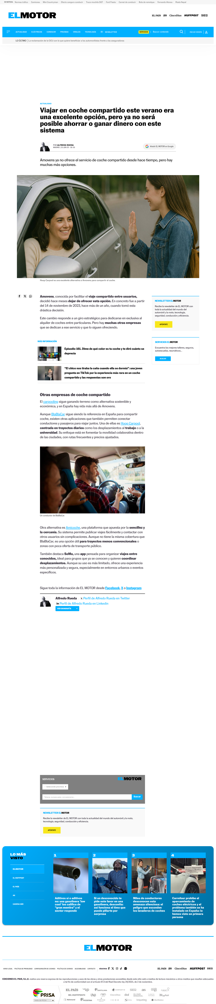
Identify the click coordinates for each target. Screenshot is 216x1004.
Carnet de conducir (127, 2)
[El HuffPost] (191, 15)
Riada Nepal (181, 2)
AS (14, 895)
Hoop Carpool (130, 423)
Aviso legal (7, 969)
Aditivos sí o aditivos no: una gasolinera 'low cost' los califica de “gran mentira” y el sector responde (70, 904)
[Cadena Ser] (204, 15)
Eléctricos (36, 32)
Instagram (134, 588)
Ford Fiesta (111, 2)
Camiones (35, 2)
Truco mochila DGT (94, 2)
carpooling (50, 402)
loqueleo (142, 1000)
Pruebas (64, 32)
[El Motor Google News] (125, 968)
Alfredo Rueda (65, 145)
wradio (103, 995)
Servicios (143, 32)
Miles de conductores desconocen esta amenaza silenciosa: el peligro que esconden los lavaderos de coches (149, 904)
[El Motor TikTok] (121, 968)
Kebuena (161, 995)
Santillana (102, 990)
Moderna (85, 1000)
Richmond (70, 1000)
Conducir (51, 32)
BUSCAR (163, 359)
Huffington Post (76, 995)
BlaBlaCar (58, 414)
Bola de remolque (147, 2)
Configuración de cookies (44, 969)
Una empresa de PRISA (43, 992)
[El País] (156, 15)
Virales (76, 32)
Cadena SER (132, 990)
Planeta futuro (150, 995)
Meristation (157, 1000)
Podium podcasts (101, 1000)
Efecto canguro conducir (72, 2)
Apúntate (52, 830)
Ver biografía (64, 608)
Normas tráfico (21, 2)
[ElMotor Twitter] (112, 968)
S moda (128, 1000)
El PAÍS (72, 990)
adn (153, 990)
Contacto (91, 969)
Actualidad (21, 32)
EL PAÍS (16, 887)
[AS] (165, 15)
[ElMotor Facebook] (109, 968)
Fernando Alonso (165, 2)
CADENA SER (18, 904)
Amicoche (73, 527)
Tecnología (90, 32)
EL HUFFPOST (18, 878)
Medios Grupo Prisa (43, 1000)
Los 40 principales (87, 990)
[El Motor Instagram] (117, 968)
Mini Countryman (51, 2)
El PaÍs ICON (114, 1000)
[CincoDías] (176, 15)
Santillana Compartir (119, 990)
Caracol (164, 990)
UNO (93, 995)
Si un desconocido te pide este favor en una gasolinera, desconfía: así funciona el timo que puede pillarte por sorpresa (109, 906)
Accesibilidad (80, 969)
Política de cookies (65, 969)
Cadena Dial (127, 995)
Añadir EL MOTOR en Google (161, 146)
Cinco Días (115, 995)
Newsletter (111, 32)
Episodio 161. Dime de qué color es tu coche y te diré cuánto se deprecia (104, 351)
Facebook (112, 588)
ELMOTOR (18, 869)
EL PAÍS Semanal (138, 995)
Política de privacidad (23, 969)
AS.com (142, 990)
